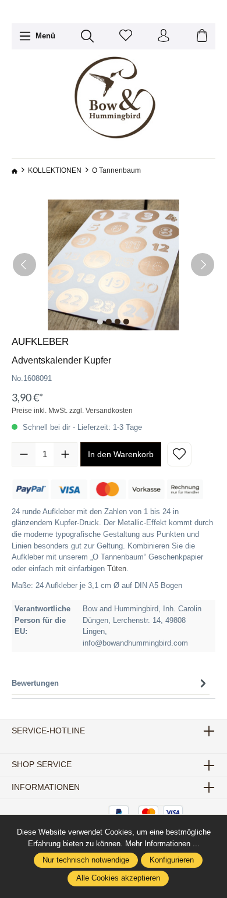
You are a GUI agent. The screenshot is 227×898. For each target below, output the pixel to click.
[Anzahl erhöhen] (65, 454)
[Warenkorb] (202, 36)
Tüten (116, 568)
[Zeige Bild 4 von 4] (126, 322)
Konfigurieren (172, 860)
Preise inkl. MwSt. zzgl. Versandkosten (72, 411)
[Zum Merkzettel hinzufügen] (179, 454)
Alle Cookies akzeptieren (118, 878)
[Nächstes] (202, 264)
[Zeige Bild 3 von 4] (117, 322)
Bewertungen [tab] (35, 683)
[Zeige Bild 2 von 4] (109, 322)
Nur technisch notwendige (85, 860)
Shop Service (42, 765)
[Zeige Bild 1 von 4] (100, 322)
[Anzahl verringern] (24, 454)
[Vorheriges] (24, 264)
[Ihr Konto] (163, 36)
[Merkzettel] (125, 36)
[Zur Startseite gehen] (113, 98)
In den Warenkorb (121, 454)
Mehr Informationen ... (162, 843)
